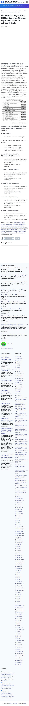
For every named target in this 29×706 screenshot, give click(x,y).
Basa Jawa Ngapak (12, 282)
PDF (5, 455)
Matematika (3, 430)
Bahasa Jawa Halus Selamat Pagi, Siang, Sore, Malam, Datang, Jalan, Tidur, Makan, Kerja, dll (14, 336)
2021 (19, 614)
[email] (18, 238)
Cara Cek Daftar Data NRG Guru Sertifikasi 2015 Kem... (21, 472)
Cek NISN (3, 369)
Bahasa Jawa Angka (12, 275)
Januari (19, 384)
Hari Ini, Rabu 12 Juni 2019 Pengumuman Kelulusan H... (20, 466)
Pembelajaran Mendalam (6, 431)
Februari (19, 358)
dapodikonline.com (5, 684)
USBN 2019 (3, 458)
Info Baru (8, 369)
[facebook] (5, 238)
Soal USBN (3, 420)
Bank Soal (3, 403)
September (19, 373)
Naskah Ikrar (20, 324)
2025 (18, 642)
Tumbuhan (21, 308)
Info (7, 380)
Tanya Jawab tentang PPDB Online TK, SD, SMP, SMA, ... (20, 405)
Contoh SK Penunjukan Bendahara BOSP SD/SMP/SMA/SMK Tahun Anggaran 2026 (11, 270)
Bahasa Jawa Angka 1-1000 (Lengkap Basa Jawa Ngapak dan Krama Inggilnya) (13, 277)
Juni (18, 367)
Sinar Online (10, 344)
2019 (19, 564)
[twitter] (7, 238)
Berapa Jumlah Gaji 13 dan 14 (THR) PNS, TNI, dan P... (20, 492)
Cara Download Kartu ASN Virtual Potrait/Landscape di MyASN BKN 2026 (7, 687)
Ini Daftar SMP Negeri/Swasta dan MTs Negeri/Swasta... (21, 425)
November (19, 378)
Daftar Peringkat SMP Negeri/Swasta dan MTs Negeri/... (21, 415)
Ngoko (26, 275)
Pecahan (9, 430)
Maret (18, 360)
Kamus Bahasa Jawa (16, 294)
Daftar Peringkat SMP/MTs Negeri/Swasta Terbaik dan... (21, 420)
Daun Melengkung (5, 308)
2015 (18, 356)
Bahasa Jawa (4, 275)
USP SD (8, 403)
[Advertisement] (14, 44)
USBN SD (9, 458)
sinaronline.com (5, 692)
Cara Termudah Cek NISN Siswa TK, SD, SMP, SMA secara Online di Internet (7, 374)
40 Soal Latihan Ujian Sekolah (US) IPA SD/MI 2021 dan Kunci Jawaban (7, 423)
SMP (2, 382)
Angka (2, 294)
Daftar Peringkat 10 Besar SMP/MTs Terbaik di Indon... (21, 456)
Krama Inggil (20, 275)
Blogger (25, 703)
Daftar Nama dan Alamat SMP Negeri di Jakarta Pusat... (21, 399)
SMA (10, 380)
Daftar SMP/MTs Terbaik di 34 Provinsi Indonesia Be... (21, 436)
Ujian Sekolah (10, 420)
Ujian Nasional (7, 382)
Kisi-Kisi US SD (10, 454)
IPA (11, 308)
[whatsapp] (10, 238)
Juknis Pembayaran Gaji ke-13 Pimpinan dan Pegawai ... (21, 477)
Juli (18, 369)
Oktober (19, 376)
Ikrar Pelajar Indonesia (11, 324)
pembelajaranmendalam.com (8, 673)
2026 (18, 658)
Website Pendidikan (11, 1)
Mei (18, 365)
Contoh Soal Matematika (6, 428)
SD (7, 455)
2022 (18, 631)
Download (19, 268)
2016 (19, 382)
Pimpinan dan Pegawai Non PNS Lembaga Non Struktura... (20, 482)
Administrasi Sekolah (6, 268)
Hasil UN (3, 380)
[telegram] (13, 238)
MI (2, 455)
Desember (19, 380)
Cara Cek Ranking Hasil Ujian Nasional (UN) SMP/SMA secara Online (7, 385)
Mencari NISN (5, 370)
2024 (18, 636)
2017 (19, 509)
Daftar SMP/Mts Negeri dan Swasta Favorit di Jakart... (20, 410)
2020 (18, 592)
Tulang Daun (15, 308)
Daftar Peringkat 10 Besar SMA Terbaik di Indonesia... (21, 461)
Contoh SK (14, 268)
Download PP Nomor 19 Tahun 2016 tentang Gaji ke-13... (21, 487)
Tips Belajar (3, 433)
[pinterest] (16, 238)
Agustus (19, 371)
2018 (18, 537)
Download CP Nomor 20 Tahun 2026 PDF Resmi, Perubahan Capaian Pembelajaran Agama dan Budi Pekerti (7, 677)
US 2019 (10, 457)
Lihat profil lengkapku (7, 348)
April (18, 363)
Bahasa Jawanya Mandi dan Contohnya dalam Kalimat (14, 291)
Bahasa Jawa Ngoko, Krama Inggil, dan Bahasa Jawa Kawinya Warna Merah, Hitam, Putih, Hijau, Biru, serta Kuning (14, 319)
